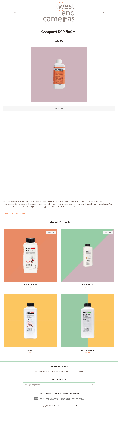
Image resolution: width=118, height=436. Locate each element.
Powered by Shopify (71, 406)
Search (41, 394)
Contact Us (57, 394)
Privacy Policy (74, 394)
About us (48, 394)
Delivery (65, 394)
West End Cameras (57, 406)
